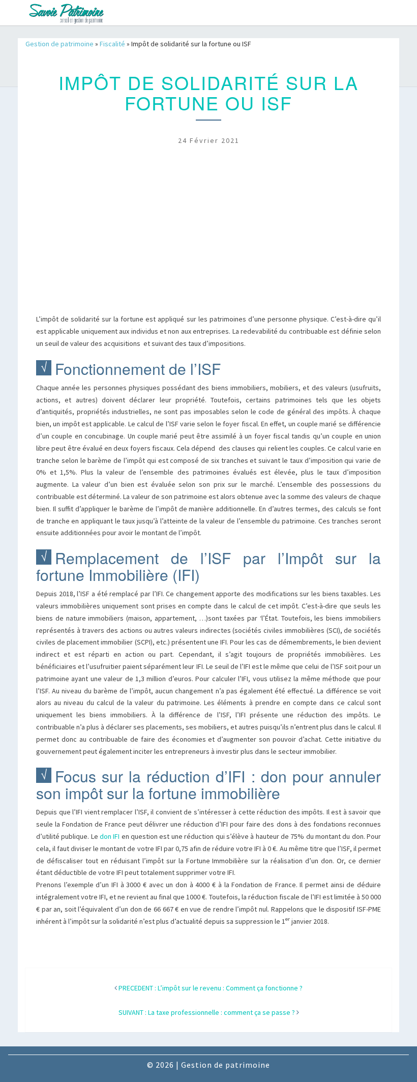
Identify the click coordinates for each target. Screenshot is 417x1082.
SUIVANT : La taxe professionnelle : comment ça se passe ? (206, 1012)
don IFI (110, 836)
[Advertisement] (208, 237)
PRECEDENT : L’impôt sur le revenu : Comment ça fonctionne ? (210, 987)
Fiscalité (112, 43)
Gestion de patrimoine (59, 43)
